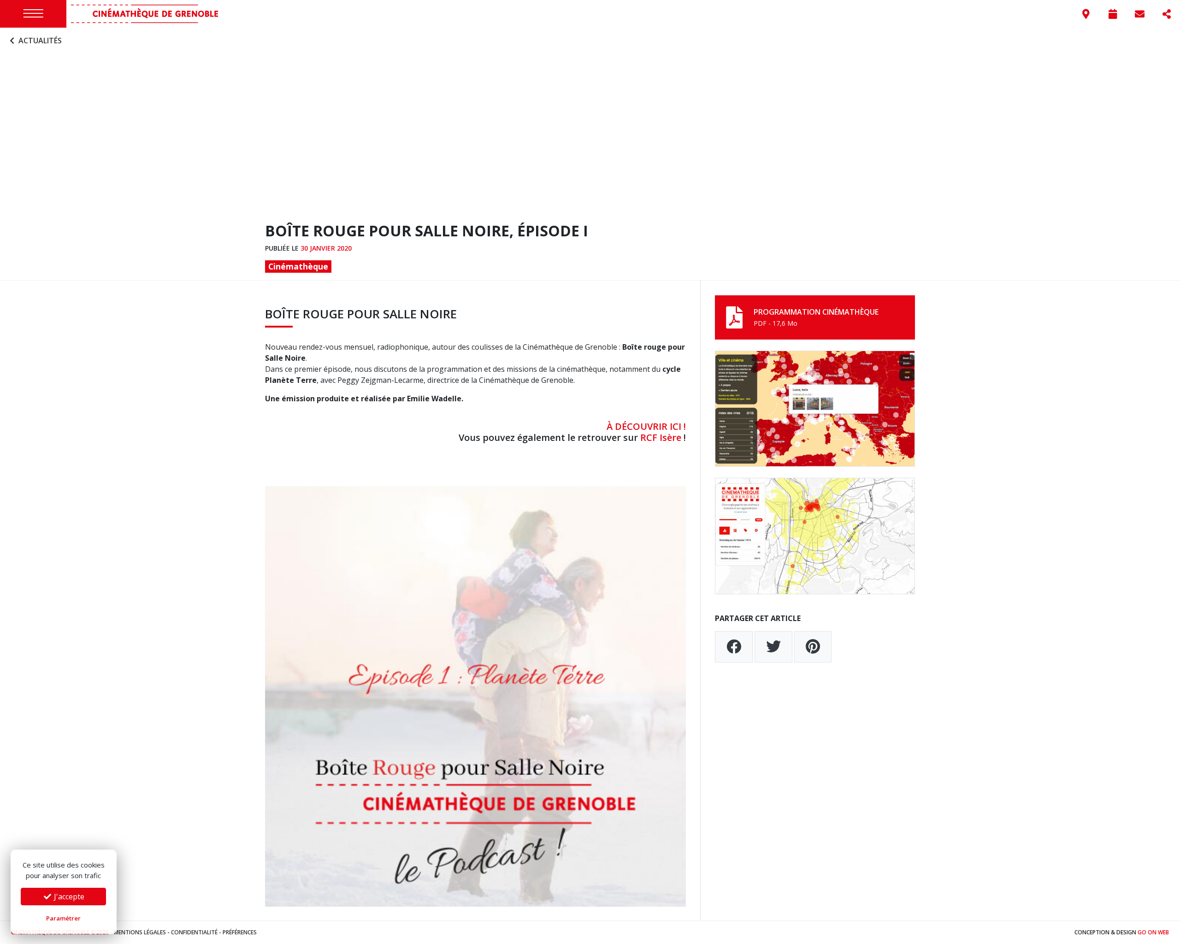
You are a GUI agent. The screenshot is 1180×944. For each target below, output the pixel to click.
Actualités (39, 40)
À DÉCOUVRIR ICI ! (646, 426)
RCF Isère (660, 437)
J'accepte (68, 896)
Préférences (240, 932)
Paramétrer (63, 918)
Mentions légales (140, 932)
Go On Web (1153, 932)
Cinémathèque (298, 266)
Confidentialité (194, 932)
